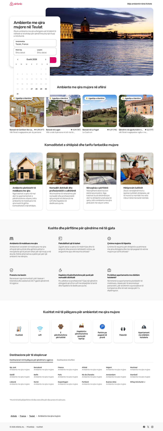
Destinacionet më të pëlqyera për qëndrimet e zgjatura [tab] (31, 360)
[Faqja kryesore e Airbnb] (16, 4)
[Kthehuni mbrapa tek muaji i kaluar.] (18, 59)
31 (17, 94)
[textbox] (24, 52)
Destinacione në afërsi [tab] (66, 360)
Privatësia (30, 427)
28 (36, 89)
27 (32, 89)
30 (46, 89)
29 (41, 89)
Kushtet (40, 427)
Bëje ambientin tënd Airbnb (139, 4)
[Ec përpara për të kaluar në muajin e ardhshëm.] (45, 59)
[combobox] (35, 44)
